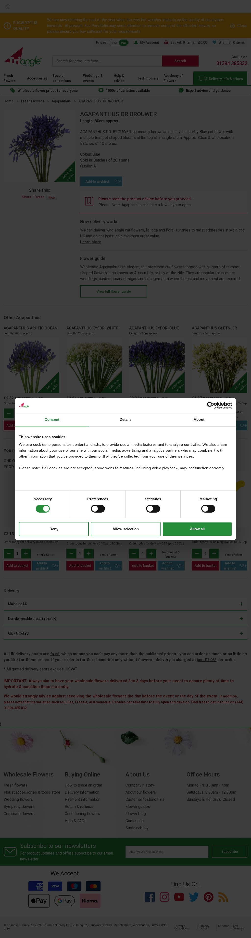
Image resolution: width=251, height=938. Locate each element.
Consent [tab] (52, 419)
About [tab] (199, 419)
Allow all (197, 529)
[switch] (98, 509)
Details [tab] (126, 419)
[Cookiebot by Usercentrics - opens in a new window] (210, 405)
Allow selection (126, 529)
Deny (54, 529)
